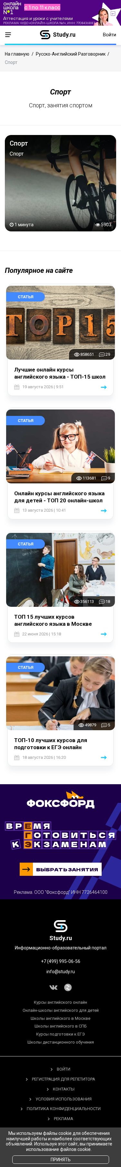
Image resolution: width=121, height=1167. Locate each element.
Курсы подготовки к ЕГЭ (60, 1034)
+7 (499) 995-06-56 (60, 961)
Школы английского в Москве (60, 1018)
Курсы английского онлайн (60, 1002)
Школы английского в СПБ (61, 1026)
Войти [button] (109, 35)
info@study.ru (60, 971)
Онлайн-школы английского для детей (61, 1010)
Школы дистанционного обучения (60, 1042)
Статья (26, 296)
